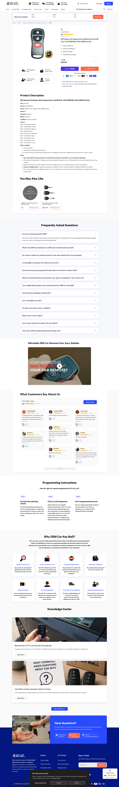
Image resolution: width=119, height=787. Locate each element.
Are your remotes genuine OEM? (34, 234)
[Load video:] (59, 366)
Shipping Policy (62, 768)
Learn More (20, 654)
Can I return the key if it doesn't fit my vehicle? (40, 323)
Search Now (98, 17)
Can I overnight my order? (32, 300)
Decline (77, 783)
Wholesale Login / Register (85, 9)
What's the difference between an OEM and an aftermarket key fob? (48, 247)
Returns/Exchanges (63, 764)
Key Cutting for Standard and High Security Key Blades (50, 203)
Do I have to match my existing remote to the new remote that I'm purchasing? (52, 255)
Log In (100, 3)
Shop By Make (45, 760)
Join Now (102, 765)
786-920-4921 (84, 3)
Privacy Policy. (57, 778)
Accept (59, 783)
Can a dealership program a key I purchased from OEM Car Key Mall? (48, 285)
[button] (104, 9)
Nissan (19, 23)
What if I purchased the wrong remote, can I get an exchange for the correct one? (53, 278)
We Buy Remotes (45, 764)
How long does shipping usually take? (36, 293)
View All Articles (58, 709)
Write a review (90, 402)
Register (108, 3)
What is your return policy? (32, 315)
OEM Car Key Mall (24, 784)
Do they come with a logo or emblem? (36, 308)
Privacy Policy (62, 760)
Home (14, 23)
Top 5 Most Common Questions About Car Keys (33, 689)
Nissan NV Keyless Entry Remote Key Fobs (35, 23)
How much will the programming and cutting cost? (41, 330)
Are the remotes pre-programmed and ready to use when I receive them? (49, 270)
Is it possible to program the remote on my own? (40, 263)
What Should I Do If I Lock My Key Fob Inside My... (34, 645)
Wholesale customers (68, 84)
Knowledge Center (46, 768)
